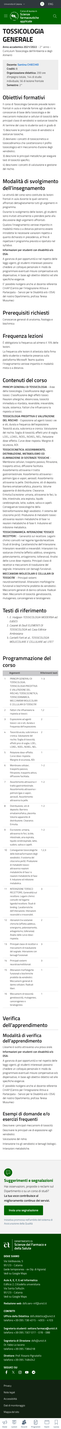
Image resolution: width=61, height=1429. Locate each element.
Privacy (7, 1386)
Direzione (24, 1341)
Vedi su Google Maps (15, 1273)
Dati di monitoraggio (14, 1405)
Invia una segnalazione (23, 1210)
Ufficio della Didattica (16, 1316)
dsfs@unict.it (38, 1341)
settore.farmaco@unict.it (42, 1328)
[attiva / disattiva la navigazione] (6, 16)
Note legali (9, 1392)
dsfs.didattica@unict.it (42, 1316)
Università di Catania (13, 4)
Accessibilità (10, 1399)
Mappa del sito (11, 1412)
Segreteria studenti (15, 1328)
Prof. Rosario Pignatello (28, 1356)
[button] (24, 4)
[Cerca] (55, 16)
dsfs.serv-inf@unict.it (35, 1303)
